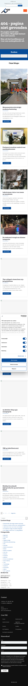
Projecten (5, 555)
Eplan (4, 538)
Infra (4, 543)
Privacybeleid (18, 629)
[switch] (25, 343)
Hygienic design (6, 540)
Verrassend (5, 567)
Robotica (5, 557)
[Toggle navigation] (25, 10)
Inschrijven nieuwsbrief (7, 632)
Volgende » (13, 513)
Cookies (17, 626)
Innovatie (5, 545)
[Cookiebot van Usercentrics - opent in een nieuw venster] (21, 316)
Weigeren (14, 368)
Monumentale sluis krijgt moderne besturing (12, 108)
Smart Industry (6, 560)
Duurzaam (5, 537)
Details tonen (21, 356)
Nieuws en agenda (7, 550)
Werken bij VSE (18, 619)
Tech (4, 562)
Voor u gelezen (6, 570)
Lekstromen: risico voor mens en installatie (13, 193)
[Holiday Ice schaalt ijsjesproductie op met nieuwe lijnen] (14, 474)
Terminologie (6, 564)
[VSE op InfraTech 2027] (14, 437)
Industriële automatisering (9, 542)
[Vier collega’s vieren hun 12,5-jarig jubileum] (14, 267)
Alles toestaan (14, 360)
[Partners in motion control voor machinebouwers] (14, 136)
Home (3, 619)
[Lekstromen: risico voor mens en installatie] (14, 179)
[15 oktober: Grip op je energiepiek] (14, 393)
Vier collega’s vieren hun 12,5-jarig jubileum (13, 280)
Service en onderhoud (8, 559)
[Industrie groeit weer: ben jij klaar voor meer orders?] (14, 308)
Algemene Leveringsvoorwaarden (19, 622)
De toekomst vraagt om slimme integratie (14, 238)
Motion (4, 548)
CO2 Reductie (5, 629)
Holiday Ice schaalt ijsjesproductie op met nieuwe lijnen (13, 488)
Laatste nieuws (5, 622)
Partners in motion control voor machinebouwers (14, 148)
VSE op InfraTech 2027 (11, 448)
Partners (5, 554)
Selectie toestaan (14, 364)
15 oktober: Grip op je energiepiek (10, 411)
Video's (5, 569)
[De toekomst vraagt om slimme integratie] (14, 224)
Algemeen (5, 535)
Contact (4, 626)
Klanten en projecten (8, 547)
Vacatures (5, 565)
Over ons (5, 552)
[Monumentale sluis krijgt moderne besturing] (14, 86)
